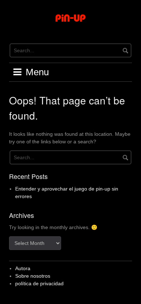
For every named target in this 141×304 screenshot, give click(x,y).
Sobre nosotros (32, 276)
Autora (22, 268)
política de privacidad (39, 283)
